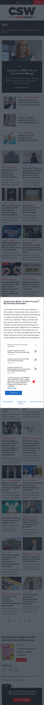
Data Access (22, 402)
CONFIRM (13, 393)
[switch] (35, 351)
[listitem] (22, 345)
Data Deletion (8, 402)
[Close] (39, 301)
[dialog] (22, 352)
